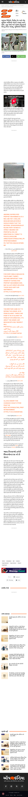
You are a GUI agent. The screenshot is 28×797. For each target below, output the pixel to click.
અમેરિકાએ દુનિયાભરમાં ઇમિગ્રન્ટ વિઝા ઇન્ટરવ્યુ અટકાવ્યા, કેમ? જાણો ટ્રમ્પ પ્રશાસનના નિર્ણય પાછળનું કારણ (17, 646)
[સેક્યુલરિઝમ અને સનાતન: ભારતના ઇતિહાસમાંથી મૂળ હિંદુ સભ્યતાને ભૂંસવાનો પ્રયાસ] (4, 638)
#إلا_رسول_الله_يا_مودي (11, 331)
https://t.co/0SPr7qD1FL (13, 292)
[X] (17, 786)
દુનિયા (3, 757)
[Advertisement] (14, 146)
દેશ (10, 10)
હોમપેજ (2, 5)
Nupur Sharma (13, 563)
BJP (13, 561)
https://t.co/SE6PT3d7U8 (13, 333)
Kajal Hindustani (5, 563)
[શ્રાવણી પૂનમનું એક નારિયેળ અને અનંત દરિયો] (4, 619)
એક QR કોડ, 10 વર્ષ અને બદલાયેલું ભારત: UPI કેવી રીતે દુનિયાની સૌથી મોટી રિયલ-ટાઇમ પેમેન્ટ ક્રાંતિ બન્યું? (17, 674)
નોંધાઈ (16, 445)
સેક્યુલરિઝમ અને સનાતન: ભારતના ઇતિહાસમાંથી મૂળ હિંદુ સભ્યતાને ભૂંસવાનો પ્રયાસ (16, 637)
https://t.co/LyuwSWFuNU (13, 412)
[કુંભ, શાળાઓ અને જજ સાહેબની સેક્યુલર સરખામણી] (4, 666)
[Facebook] (6, 786)
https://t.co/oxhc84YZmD (15, 377)
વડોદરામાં (14, 447)
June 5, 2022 (21, 295)
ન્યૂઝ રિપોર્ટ (7, 5)
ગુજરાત (4, 10)
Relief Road (4, 565)
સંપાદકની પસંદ (6, 16)
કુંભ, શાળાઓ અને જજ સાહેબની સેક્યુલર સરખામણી (16, 664)
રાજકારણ (3, 749)
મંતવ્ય (4, 13)
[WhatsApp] (22, 786)
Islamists (17, 561)
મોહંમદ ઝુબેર (8, 435)
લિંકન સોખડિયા (24, 12)
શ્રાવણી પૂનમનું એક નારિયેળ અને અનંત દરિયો (17, 617)
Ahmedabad (9, 561)
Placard (19, 563)
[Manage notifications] (3, 794)
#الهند (5, 329)
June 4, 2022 (14, 251)
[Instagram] (11, 786)
